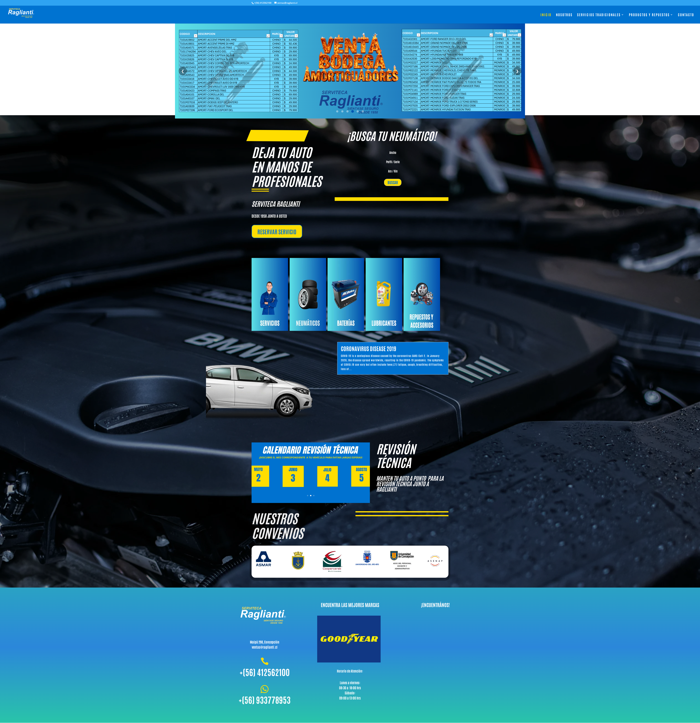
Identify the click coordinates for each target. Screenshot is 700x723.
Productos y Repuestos (649, 15)
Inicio (545, 15)
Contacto (686, 15)
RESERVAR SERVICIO (276, 231)
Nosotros (564, 15)
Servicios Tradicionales (599, 15)
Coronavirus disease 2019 (368, 348)
